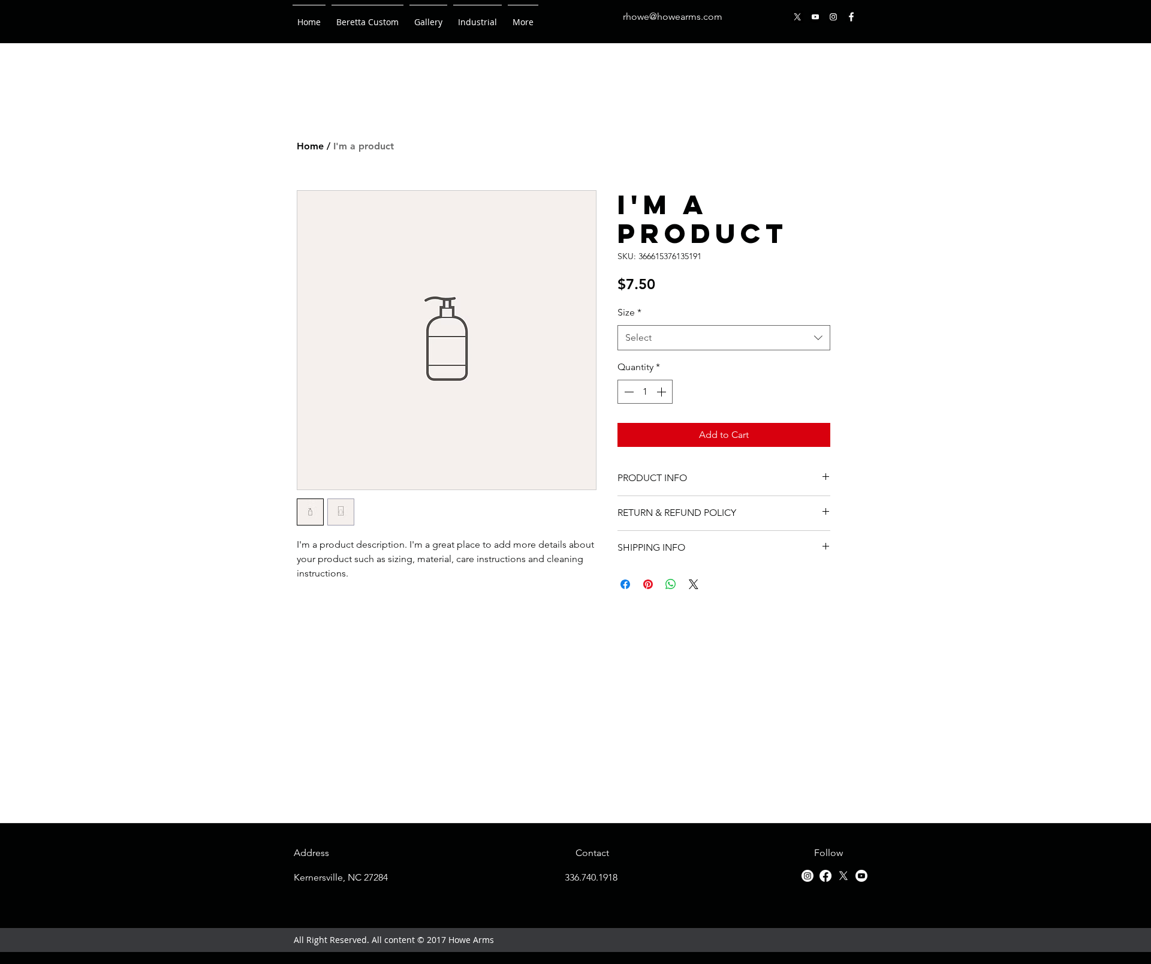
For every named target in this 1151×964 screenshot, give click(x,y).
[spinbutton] (645, 391)
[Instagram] (833, 17)
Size (629, 312)
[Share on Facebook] (625, 584)
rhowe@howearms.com (672, 16)
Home (310, 146)
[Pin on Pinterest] (648, 584)
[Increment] (662, 391)
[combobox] (723, 338)
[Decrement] (627, 391)
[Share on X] (693, 584)
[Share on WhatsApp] (671, 584)
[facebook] (851, 17)
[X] (797, 17)
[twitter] (843, 876)
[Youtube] (815, 17)
